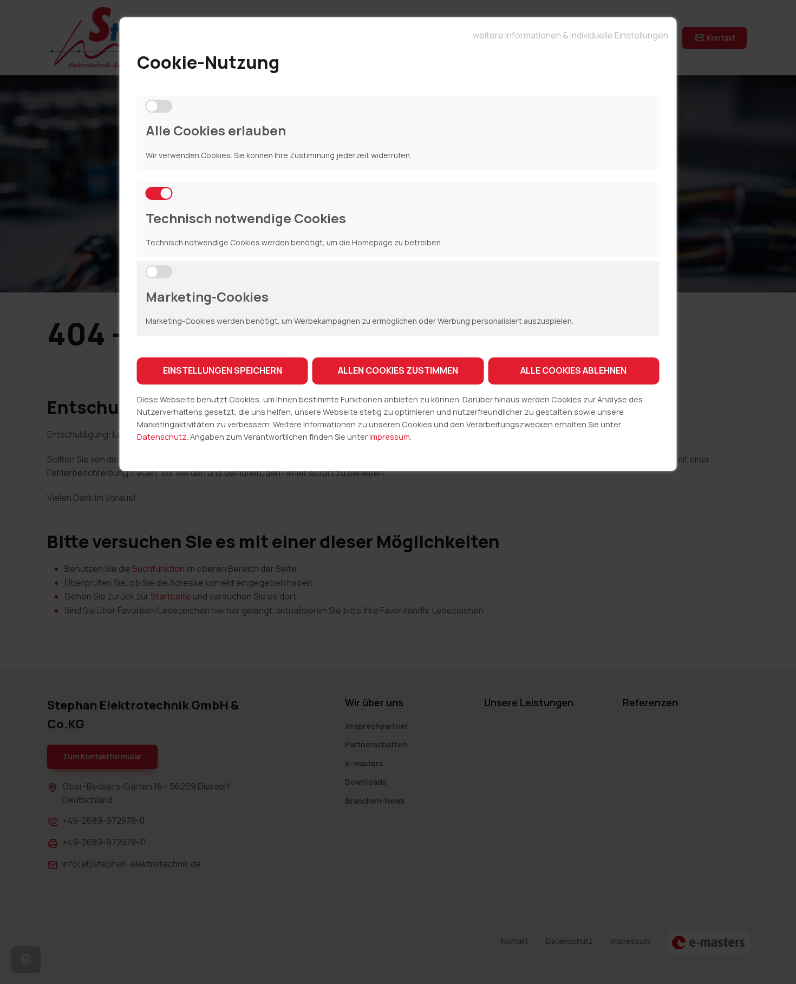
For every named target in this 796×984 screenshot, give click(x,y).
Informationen (570, 34)
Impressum (389, 437)
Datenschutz (162, 437)
